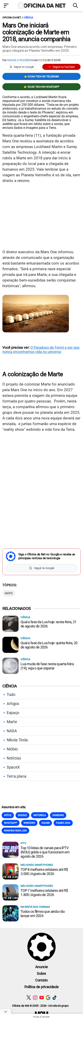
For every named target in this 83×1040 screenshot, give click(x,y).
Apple (7, 815)
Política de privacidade (41, 987)
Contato (41, 980)
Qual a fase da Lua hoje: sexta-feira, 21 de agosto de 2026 (48, 624)
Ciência (28, 17)
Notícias (14, 758)
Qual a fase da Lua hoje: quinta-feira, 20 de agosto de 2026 (49, 645)
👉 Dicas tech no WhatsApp (41, 86)
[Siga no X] (28, 997)
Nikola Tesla (17, 739)
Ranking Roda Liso (15, 830)
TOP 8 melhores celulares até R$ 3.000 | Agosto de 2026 (44, 871)
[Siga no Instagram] (35, 997)
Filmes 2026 (63, 822)
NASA (12, 730)
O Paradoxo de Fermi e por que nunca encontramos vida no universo (41, 349)
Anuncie (41, 967)
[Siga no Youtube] (41, 997)
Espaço (13, 712)
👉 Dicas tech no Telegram (41, 76)
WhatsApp (10, 822)
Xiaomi (46, 822)
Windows (29, 822)
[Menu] (6, 6)
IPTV (23, 843)
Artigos (13, 703)
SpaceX (13, 767)
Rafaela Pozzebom (20, 60)
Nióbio (12, 749)
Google (22, 815)
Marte (9, 593)
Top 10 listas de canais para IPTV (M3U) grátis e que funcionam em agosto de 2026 (45, 852)
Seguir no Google (24, 66)
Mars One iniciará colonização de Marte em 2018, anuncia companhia (36, 32)
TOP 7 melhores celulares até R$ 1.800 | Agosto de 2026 (44, 892)
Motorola (39, 815)
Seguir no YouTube (64, 66)
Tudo (11, 694)
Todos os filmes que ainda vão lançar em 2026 (43, 913)
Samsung (58, 815)
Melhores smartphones (37, 864)
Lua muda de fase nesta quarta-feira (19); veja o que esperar (47, 666)
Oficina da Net (11, 17)
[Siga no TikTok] (54, 997)
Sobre (41, 973)
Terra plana (16, 776)
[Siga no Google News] (48, 997)
